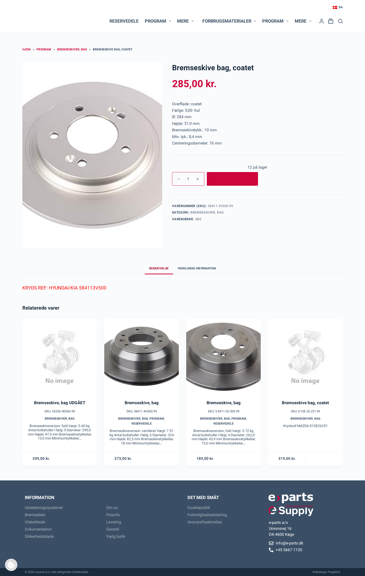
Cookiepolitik (198, 507)
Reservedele (124, 21)
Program (156, 418)
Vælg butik (115, 536)
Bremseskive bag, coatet (305, 402)
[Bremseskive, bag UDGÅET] (59, 356)
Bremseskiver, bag (207, 212)
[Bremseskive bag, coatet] (305, 356)
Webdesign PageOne (326, 572)
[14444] (232, 179)
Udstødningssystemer (44, 507)
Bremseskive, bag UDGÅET (59, 402)
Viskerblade (35, 522)
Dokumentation (38, 529)
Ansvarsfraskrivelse (204, 522)
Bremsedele (35, 514)
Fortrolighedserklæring (207, 514)
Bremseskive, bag (142, 402)
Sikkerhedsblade (39, 536)
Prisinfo (113, 514)
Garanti (112, 529)
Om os (112, 507)
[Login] (321, 21)
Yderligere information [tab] (197, 268)
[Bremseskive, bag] (141, 356)
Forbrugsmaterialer (226, 21)
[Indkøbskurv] (329, 21)
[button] (338, 7)
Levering (113, 522)
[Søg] (340, 21)
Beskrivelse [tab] (159, 268)
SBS (198, 219)
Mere (183, 21)
